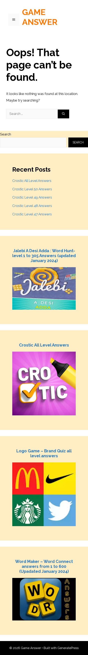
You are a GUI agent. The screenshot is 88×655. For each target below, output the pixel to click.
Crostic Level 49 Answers (32, 197)
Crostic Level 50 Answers (32, 189)
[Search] (63, 114)
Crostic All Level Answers (31, 181)
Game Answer (40, 17)
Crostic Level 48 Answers (32, 206)
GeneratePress (68, 648)
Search (5, 134)
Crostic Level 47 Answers (32, 214)
